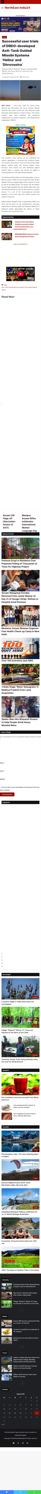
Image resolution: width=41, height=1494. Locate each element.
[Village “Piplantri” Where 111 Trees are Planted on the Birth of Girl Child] (6, 1304)
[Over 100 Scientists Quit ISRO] (20, 648)
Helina (4, 290)
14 (26, 1409)
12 (15, 1409)
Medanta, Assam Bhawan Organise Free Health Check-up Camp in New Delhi (20, 631)
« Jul (2, 1424)
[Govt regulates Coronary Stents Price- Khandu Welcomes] (7, 1116)
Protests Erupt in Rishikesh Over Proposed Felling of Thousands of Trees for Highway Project (19, 563)
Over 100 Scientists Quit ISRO (17, 660)
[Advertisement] (20, 32)
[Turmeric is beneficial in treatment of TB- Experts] (6, 1332)
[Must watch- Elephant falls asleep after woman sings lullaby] (6, 1295)
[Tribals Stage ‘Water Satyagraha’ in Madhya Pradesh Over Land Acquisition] (20, 674)
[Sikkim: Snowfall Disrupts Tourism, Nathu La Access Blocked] (6, 1368)
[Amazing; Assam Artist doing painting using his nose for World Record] (6, 1287)
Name (2, 763)
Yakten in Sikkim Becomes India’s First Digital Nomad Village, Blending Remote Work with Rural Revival (26, 1360)
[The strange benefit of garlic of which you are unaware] (7, 1107)
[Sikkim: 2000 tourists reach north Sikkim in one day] (6, 1377)
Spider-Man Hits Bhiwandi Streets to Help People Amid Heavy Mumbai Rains (20, 722)
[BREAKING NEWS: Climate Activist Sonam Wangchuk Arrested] (7, 236)
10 (4, 1409)
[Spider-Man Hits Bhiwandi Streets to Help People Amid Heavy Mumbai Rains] (20, 707)
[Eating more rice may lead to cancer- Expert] (6, 1340)
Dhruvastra (28, 287)
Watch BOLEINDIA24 (20, 244)
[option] (20, 309)
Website (2, 779)
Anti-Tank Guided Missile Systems (13, 287)
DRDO (35, 287)
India (9, 307)
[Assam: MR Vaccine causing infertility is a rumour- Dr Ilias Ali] (6, 1323)
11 (9, 1409)
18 (9, 1413)
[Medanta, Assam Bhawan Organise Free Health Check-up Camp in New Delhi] (20, 616)
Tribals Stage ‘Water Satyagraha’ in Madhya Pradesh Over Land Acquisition (20, 690)
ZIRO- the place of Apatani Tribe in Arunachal (20, 1270)
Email (2, 771)
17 (4, 1413)
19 (15, 1413)
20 (20, 1413)
